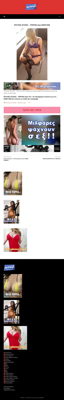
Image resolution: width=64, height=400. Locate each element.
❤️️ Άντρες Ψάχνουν (8, 356)
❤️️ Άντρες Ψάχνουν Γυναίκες (10, 357)
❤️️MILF (5, 370)
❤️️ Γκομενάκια (7, 360)
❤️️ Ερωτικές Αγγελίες (9, 362)
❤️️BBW (5, 363)
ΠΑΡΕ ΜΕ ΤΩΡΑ (32, 110)
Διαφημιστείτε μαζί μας (9, 390)
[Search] (59, 16)
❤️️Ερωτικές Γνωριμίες (9, 379)
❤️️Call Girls (6, 367)
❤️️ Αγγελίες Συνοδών (9, 354)
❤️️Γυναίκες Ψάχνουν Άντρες (10, 376)
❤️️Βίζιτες (6, 371)
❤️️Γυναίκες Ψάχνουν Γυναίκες (11, 378)
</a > (29, 102)
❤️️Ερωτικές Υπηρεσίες (9, 381)
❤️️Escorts (6, 368)
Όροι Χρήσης (7, 388)
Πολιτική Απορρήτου (9, 386)
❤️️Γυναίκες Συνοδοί (8, 373)
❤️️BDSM (6, 365)
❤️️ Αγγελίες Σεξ (7, 352)
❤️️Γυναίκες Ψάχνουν (9, 375)
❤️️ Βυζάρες (6, 359)
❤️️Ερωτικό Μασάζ (8, 383)
